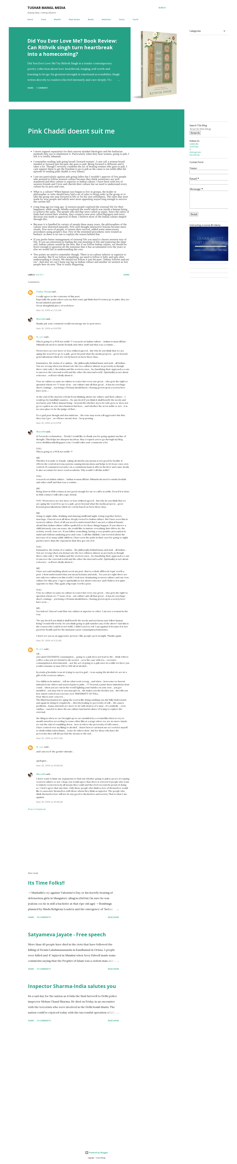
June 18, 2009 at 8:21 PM (48, 423)
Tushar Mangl (43, 291)
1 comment (42, 88)
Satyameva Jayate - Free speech (67, 934)
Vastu (122, 19)
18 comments (44, 917)
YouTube (194, 146)
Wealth (57, 19)
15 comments (44, 969)
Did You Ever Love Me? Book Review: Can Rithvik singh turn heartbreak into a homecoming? (72, 47)
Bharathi (40, 318)
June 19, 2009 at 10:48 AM (49, 801)
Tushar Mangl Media (46, 7)
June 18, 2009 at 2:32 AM (48, 310)
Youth (135, 19)
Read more (113, 917)
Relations (106, 19)
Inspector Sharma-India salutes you (72, 986)
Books (91, 19)
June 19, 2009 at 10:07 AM (49, 738)
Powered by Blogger (98, 1152)
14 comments (44, 1020)
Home (30, 19)
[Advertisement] (74, 837)
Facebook (195, 154)
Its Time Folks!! (46, 882)
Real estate (74, 19)
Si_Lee (39, 336)
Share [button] (30, 88)
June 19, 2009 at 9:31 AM (48, 640)
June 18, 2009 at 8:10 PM (48, 328)
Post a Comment (37, 809)
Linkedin (194, 143)
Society (39, 274)
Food (43, 19)
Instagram (195, 152)
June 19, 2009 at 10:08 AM (49, 765)
